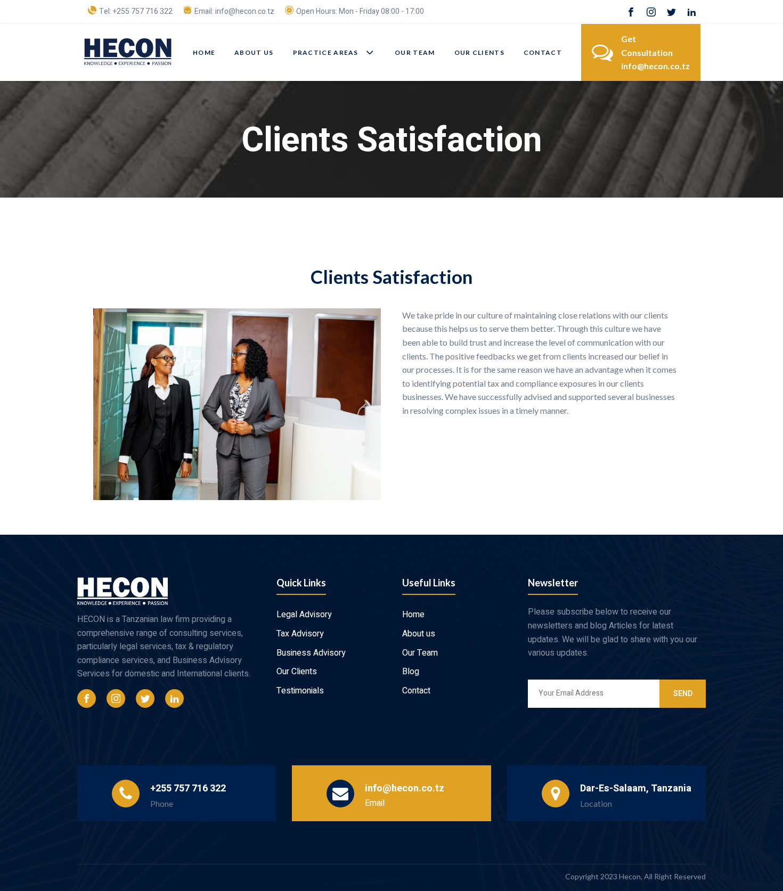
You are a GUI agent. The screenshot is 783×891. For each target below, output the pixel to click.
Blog (410, 671)
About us (253, 52)
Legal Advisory (304, 614)
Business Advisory (311, 653)
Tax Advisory (300, 633)
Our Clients (479, 52)
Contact (543, 52)
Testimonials (300, 690)
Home (204, 52)
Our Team (415, 52)
